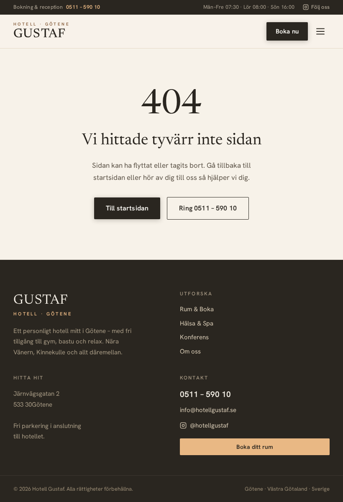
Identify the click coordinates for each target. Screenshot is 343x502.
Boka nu (287, 31)
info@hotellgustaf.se (208, 410)
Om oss (190, 351)
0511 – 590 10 (83, 6)
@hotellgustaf (209, 425)
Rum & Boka (197, 309)
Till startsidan (127, 208)
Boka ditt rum (254, 447)
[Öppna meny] (320, 31)
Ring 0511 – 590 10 (208, 208)
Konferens (194, 337)
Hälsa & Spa (196, 323)
